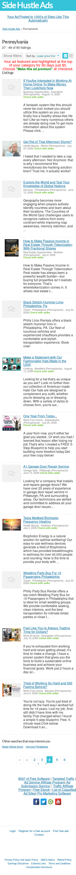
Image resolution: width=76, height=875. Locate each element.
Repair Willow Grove (12, 746)
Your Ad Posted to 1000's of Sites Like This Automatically (38, 18)
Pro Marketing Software (54, 793)
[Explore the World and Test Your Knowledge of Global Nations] (11, 189)
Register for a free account (34, 831)
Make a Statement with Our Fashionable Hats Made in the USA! (44, 361)
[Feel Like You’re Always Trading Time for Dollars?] (11, 635)
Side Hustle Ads (27, 5)
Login (13, 831)
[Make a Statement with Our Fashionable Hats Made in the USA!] (11, 364)
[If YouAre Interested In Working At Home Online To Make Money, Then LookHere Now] (11, 87)
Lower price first (46, 56)
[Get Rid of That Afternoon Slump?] (11, 148)
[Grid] (71, 56)
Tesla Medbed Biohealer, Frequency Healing (41, 519)
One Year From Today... (40, 416)
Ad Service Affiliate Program (44, 782)
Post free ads (61, 831)
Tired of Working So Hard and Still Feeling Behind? (47, 685)
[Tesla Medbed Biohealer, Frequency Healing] (11, 524)
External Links (38, 863)
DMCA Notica (48, 859)
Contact (39, 834)
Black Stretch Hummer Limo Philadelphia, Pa (43, 304)
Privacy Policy (12, 859)
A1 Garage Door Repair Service (46, 466)
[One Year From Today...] (11, 423)
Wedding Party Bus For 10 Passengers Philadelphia (42, 575)
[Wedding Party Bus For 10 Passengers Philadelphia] (11, 580)
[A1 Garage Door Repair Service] (11, 473)
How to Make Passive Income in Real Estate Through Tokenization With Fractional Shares (47, 245)
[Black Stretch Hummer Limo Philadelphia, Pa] (11, 309)
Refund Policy (64, 859)
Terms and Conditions (59, 863)
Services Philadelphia (37, 746)
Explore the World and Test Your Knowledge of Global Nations (46, 184)
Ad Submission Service (45, 784)
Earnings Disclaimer (18, 863)
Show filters (12, 55)
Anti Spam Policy (29, 859)
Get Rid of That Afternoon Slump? (47, 141)
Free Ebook (41, 789)
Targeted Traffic (63, 778)
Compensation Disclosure (39, 867)
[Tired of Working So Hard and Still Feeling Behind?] (11, 690)
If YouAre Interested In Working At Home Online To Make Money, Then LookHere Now (47, 84)
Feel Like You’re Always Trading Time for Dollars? (46, 630)
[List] (65, 56)
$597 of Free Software (34, 778)
